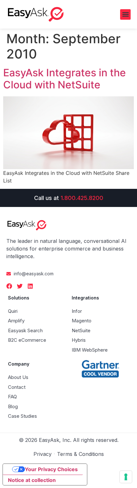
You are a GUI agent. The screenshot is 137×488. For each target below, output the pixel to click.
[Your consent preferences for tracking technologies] (126, 477)
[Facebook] (9, 286)
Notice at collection (32, 480)
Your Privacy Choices (51, 469)
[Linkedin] (30, 286)
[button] (125, 14)
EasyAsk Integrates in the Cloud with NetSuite (64, 78)
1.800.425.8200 (82, 198)
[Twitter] (20, 286)
